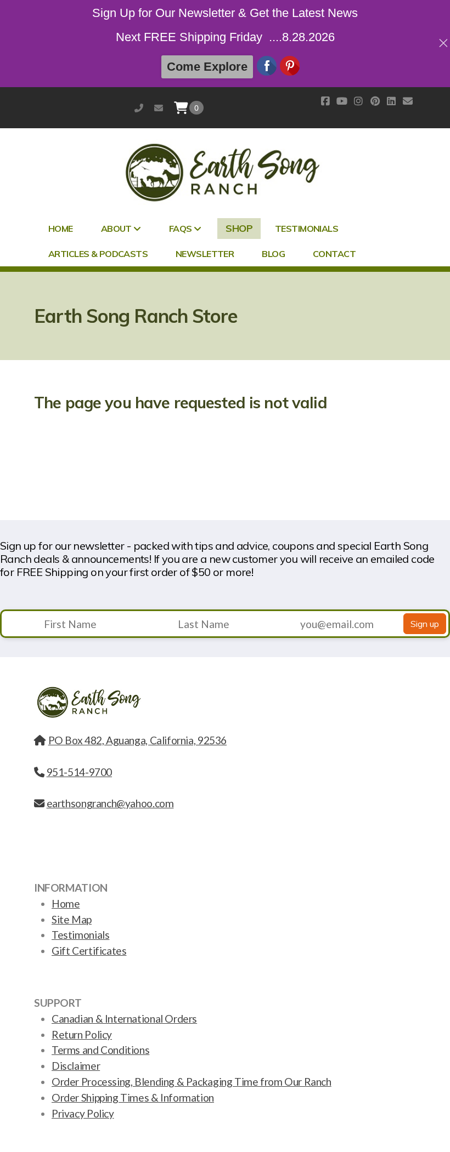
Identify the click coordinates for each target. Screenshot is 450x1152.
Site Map (72, 919)
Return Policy (82, 1034)
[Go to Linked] (391, 101)
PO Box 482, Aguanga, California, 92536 (137, 740)
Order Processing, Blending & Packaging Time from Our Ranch (191, 1081)
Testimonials (80, 934)
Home (66, 903)
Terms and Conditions (100, 1049)
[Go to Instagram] (358, 101)
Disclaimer (76, 1065)
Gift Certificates (89, 950)
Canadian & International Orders (124, 1018)
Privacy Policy (83, 1113)
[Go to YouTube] (342, 101)
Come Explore (207, 66)
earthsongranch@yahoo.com (158, 107)
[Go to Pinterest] (375, 101)
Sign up (424, 623)
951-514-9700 (138, 107)
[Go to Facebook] (325, 101)
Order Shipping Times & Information (133, 1097)
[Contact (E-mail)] (408, 101)
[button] (196, 108)
